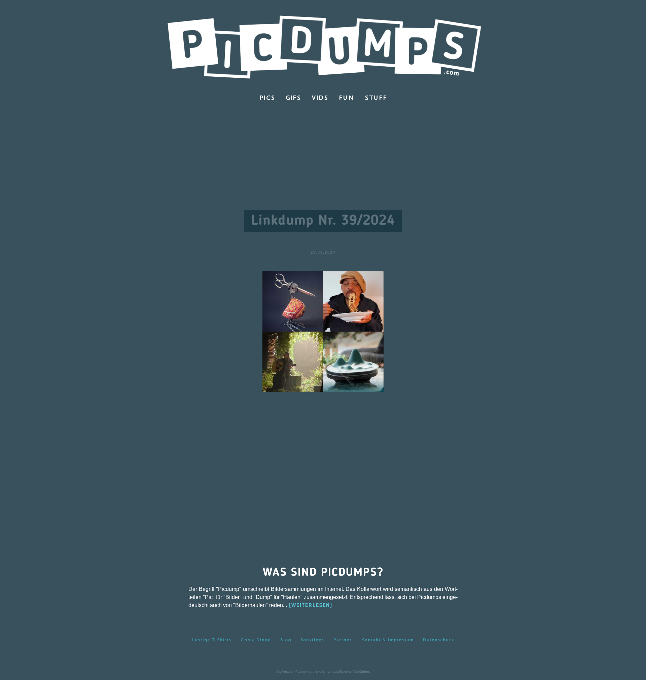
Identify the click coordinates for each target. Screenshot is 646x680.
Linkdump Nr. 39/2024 (323, 221)
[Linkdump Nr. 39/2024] (323, 331)
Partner (342, 639)
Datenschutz (438, 639)
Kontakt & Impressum (387, 639)
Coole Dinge (256, 639)
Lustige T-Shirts (211, 639)
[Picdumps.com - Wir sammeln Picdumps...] (323, 48)
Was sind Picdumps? (323, 572)
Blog (285, 639)
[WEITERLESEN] (310, 605)
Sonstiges (312, 639)
